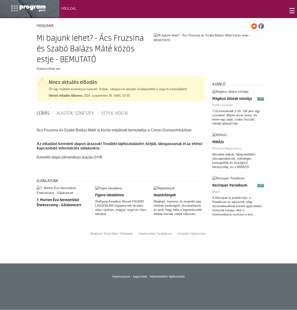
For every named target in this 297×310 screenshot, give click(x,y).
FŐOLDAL (68, 8)
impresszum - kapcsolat (129, 276)
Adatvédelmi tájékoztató (167, 276)
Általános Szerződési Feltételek (111, 233)
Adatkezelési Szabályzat (155, 233)
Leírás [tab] (43, 113)
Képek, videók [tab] (114, 113)
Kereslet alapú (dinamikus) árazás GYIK (70, 157)
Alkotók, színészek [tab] (75, 113)
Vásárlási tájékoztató (192, 233)
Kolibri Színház (222, 105)
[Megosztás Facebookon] (261, 26)
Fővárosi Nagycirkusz (227, 148)
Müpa (216, 191)
